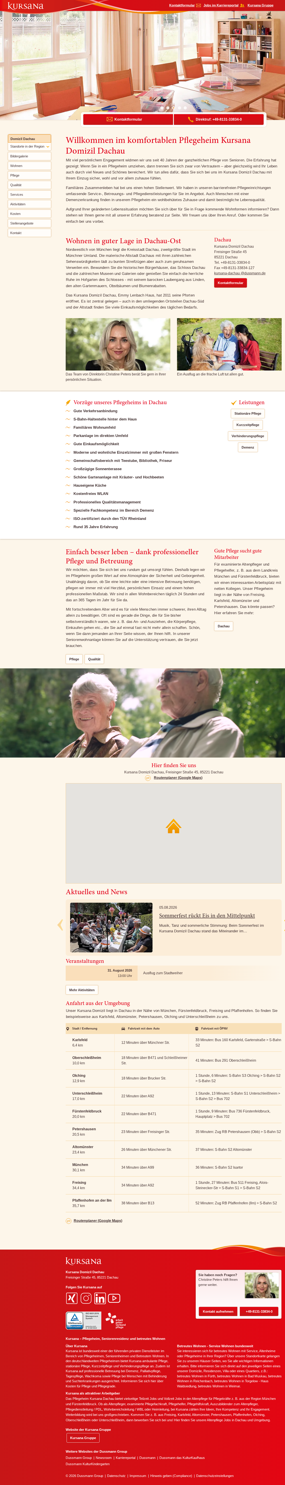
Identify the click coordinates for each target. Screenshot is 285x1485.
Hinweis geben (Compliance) (171, 1476)
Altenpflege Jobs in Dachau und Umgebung (238, 1420)
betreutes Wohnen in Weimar (219, 1386)
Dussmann (147, 1458)
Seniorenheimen (117, 1356)
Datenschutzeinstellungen (215, 1476)
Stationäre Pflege (247, 413)
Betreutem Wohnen (150, 1356)
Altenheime (267, 1351)
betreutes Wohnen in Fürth (196, 1376)
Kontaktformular (182, 5)
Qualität (94, 659)
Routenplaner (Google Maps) (178, 778)
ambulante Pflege (154, 1361)
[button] (162, 107)
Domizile (195, 1371)
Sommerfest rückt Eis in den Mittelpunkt (207, 916)
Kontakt (218, 1311)
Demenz (248, 447)
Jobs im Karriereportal (221, 5)
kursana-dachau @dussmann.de (240, 273)
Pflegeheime (193, 1356)
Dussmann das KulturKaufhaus (182, 1458)
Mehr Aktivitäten (82, 990)
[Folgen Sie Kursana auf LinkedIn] (100, 1298)
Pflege (74, 659)
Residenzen (212, 1371)
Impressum (138, 1476)
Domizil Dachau (22, 139)
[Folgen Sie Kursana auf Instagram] (86, 1298)
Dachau (224, 626)
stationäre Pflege (78, 1366)
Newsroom (104, 1458)
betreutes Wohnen (227, 1351)
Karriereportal (125, 1458)
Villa (226, 1371)
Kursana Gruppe (260, 5)
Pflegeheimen (94, 1356)
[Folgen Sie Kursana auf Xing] (72, 1298)
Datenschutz (116, 1476)
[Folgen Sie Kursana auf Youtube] (114, 1298)
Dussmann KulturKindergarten (88, 1464)
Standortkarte (256, 1356)
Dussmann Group (79, 1458)
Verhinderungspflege (248, 436)
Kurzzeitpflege (247, 425)
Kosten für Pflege (78, 1386)
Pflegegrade (106, 1386)
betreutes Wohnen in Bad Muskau (241, 1376)
